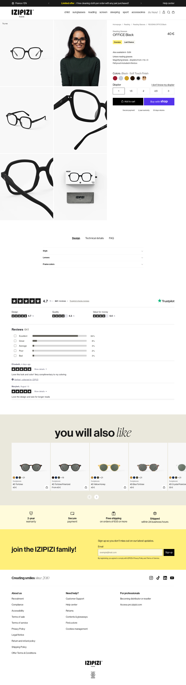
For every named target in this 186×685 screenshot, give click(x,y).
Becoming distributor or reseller (135, 598)
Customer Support (75, 598)
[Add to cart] (47, 487)
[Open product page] (86, 487)
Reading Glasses (139, 25)
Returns (70, 610)
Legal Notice (18, 634)
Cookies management (77, 629)
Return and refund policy (23, 641)
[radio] (115, 78)
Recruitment (18, 598)
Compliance (17, 604)
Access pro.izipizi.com (131, 604)
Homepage (117, 25)
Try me (5, 24)
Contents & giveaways (77, 616)
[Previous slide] (49, 3)
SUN (129, 52)
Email (100, 547)
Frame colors (48, 264)
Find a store (71, 622)
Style (45, 251)
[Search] (168, 12)
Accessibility (18, 610)
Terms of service (20, 622)
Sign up (169, 552)
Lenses (46, 257)
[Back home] (23, 12)
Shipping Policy (19, 647)
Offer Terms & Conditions (24, 653)
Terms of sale (18, 616)
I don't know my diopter (163, 84)
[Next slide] (141, 3)
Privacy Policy (18, 629)
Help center (168, 3)
